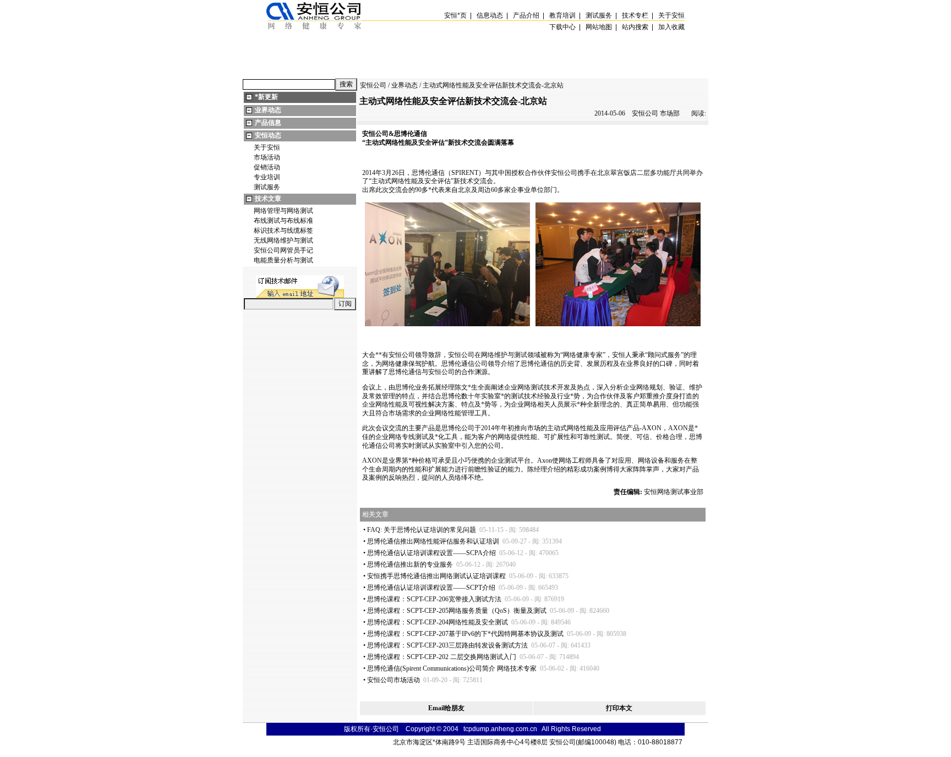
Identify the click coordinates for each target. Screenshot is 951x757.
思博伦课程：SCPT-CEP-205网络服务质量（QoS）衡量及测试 (456, 611)
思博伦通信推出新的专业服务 (410, 564)
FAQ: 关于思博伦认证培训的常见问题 (421, 530)
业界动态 (268, 110)
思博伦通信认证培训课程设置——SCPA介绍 (431, 553)
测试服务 (267, 187)
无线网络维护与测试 (283, 240)
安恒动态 (268, 135)
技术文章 (268, 198)
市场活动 (267, 157)
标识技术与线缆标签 (283, 230)
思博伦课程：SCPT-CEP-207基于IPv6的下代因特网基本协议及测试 (465, 634)
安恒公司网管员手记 (283, 250)
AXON (652, 428)
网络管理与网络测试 (283, 211)
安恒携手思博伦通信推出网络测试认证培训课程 (436, 576)
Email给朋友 (446, 708)
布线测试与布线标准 (283, 220)
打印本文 (619, 708)
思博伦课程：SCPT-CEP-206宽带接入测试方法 (434, 599)
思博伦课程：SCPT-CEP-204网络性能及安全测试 (437, 622)
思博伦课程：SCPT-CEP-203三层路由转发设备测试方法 (447, 645)
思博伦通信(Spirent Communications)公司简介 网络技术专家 (452, 668)
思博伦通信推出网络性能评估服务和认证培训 (433, 541)
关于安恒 (267, 147)
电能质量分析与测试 (283, 260)
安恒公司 (373, 85)
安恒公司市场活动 (393, 680)
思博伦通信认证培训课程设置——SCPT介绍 (431, 587)
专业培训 (267, 177)
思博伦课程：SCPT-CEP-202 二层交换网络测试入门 (441, 657)
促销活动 (267, 167)
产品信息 (268, 123)
